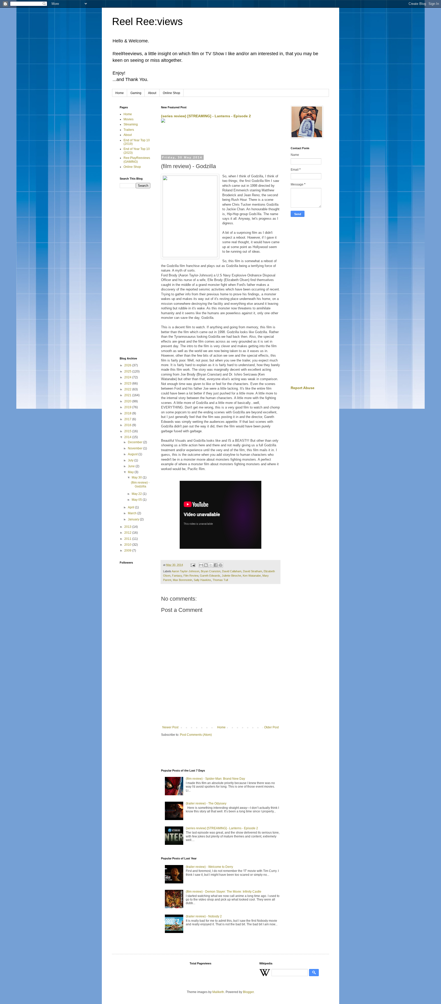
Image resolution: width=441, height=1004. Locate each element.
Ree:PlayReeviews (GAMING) (137, 159)
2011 (128, 539)
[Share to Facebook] (215, 565)
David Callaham (231, 571)
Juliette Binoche (231, 575)
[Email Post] (192, 564)
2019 (128, 407)
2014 (128, 437)
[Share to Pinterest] (220, 565)
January (134, 519)
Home (119, 93)
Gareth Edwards (210, 575)
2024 (128, 377)
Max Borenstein (182, 579)
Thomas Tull (220, 579)
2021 (128, 395)
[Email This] (201, 565)
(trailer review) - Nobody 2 (204, 916)
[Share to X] (210, 565)
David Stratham (252, 571)
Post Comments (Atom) (196, 735)
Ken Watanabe (252, 575)
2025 (128, 371)
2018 (128, 413)
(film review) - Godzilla (140, 484)
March (132, 513)
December (135, 442)
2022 (128, 389)
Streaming (131, 124)
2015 (128, 431)
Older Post (271, 727)
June (132, 466)
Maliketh (218, 992)
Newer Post (170, 727)
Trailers (129, 130)
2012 (128, 532)
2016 (128, 425)
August (133, 454)
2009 (128, 550)
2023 (128, 383)
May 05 (137, 499)
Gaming (135, 93)
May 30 (137, 477)
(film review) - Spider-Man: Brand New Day (215, 778)
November (135, 448)
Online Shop (171, 93)
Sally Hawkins (202, 579)
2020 (128, 401)
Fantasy (177, 575)
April (131, 507)
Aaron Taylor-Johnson (185, 571)
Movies (128, 119)
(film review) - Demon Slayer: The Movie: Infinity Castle (223, 891)
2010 (128, 544)
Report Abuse (302, 388)
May (131, 472)
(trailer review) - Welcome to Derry (209, 867)
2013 (128, 527)
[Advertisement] (220, 139)
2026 (128, 365)
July (131, 460)
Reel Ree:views (147, 21)
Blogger (248, 992)
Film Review (190, 575)
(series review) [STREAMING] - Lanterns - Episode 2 (206, 116)
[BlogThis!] (206, 565)
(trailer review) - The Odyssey (206, 803)
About (152, 93)
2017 (128, 419)
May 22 (137, 494)
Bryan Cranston (210, 571)
